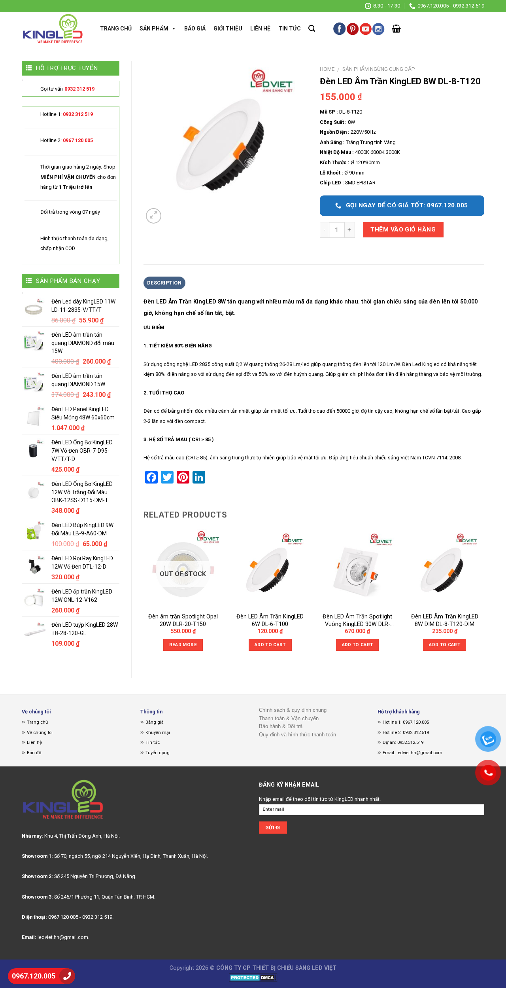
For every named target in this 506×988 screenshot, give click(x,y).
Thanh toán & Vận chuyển (289, 718)
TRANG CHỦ (116, 28)
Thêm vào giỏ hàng (403, 229)
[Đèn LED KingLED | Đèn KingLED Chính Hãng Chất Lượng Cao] (53, 28)
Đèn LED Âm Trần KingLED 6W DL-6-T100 (270, 620)
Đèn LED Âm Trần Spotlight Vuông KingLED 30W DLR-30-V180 (357, 620)
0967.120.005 (33, 976)
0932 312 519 (79, 89)
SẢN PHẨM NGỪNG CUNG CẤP (378, 69)
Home (327, 69)
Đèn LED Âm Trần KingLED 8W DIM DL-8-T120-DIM (444, 620)
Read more (183, 644)
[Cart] (396, 28)
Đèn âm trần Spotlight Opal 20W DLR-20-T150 (183, 620)
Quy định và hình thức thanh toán (297, 735)
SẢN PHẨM (154, 28)
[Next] (484, 597)
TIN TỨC (289, 28)
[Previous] (144, 597)
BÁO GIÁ (195, 28)
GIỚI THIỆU (227, 28)
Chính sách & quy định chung (293, 710)
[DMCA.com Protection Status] (253, 977)
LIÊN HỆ (260, 28)
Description (164, 283)
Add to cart (270, 644)
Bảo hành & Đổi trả (280, 726)
